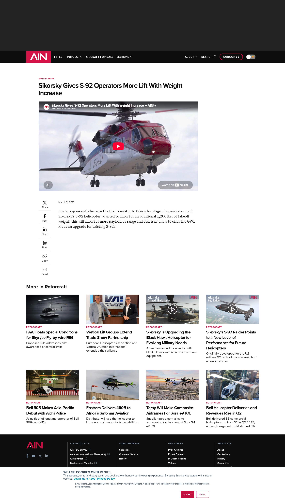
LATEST (59, 56)
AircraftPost (76, 458)
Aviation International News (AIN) (88, 454)
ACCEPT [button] (187, 494)
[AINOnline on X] (40, 456)
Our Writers (223, 454)
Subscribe (231, 57)
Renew (123, 458)
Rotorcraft (46, 78)
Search (207, 57)
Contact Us (223, 463)
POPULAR (73, 56)
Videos (172, 463)
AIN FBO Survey (78, 449)
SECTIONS (123, 56)
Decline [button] (202, 494)
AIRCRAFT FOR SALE (99, 56)
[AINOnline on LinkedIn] (46, 456)
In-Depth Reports (177, 458)
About (220, 449)
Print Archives (175, 449)
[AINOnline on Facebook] (27, 456)
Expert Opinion (176, 454)
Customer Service (128, 454)
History (221, 458)
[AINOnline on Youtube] (33, 456)
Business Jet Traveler (81, 463)
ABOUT (189, 56)
